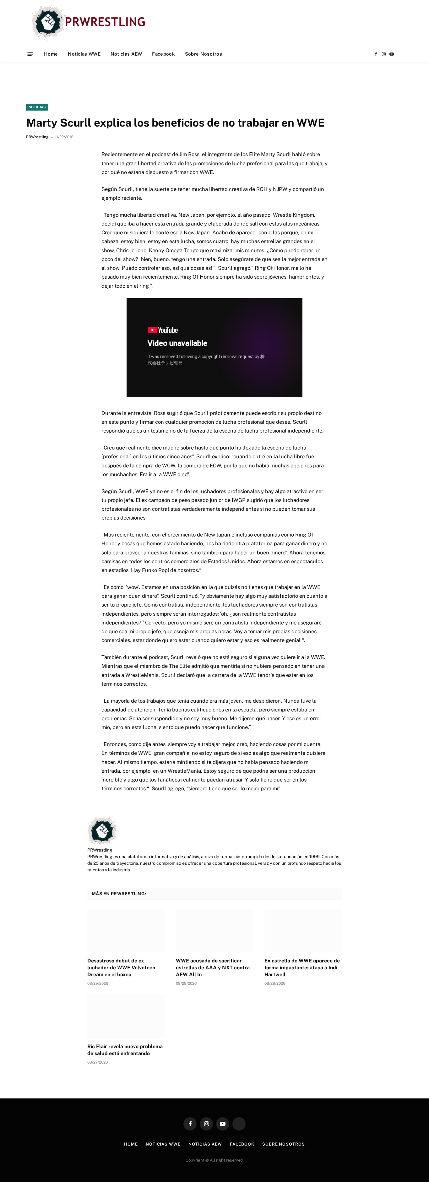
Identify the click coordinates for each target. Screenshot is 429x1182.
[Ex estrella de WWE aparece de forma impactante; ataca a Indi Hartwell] (303, 930)
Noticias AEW (126, 54)
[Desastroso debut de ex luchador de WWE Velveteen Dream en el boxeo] (126, 930)
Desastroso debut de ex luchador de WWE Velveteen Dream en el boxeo (121, 968)
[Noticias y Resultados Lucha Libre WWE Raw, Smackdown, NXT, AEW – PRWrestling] (90, 23)
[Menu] (30, 53)
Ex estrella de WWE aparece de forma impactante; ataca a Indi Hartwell (302, 968)
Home (51, 54)
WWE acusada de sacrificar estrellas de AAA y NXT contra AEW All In (213, 968)
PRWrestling (37, 137)
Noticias (37, 107)
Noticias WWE (84, 54)
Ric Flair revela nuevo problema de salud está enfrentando (125, 1049)
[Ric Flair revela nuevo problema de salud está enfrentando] (126, 1016)
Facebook (163, 54)
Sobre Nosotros (203, 54)
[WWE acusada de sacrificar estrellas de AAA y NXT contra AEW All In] (214, 930)
